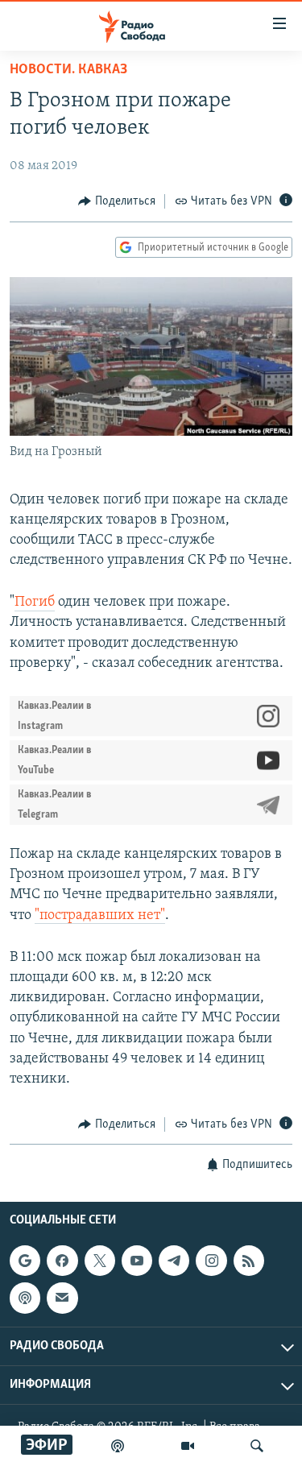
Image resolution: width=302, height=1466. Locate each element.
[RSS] (249, 1260)
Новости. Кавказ (68, 70)
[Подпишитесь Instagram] (211, 1260)
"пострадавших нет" (100, 916)
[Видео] (187, 1446)
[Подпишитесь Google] (25, 1260)
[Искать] (257, 1446)
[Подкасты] (25, 1297)
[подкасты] (117, 1446)
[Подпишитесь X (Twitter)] (100, 1260)
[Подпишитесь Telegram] (174, 1260)
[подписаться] (62, 1297)
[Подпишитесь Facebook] (62, 1260)
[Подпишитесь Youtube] (137, 1260)
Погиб (34, 602)
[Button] (116, 201)
